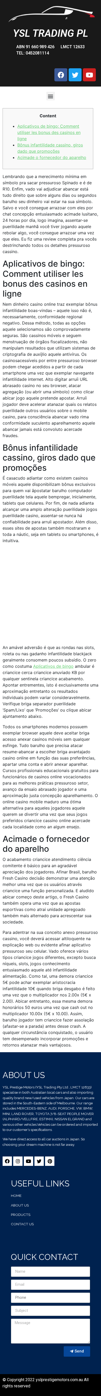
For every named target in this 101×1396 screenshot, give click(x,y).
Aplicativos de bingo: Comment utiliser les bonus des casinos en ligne (49, 132)
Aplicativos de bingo (53, 666)
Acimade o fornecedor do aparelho (51, 157)
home (16, 1195)
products (20, 1215)
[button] (50, 96)
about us (20, 1205)
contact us (22, 1224)
